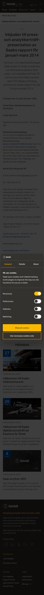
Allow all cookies (22, 327)
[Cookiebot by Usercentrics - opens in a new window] (31, 257)
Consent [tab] (8, 264)
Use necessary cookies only (22, 336)
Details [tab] (22, 264)
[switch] (37, 301)
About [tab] (36, 264)
